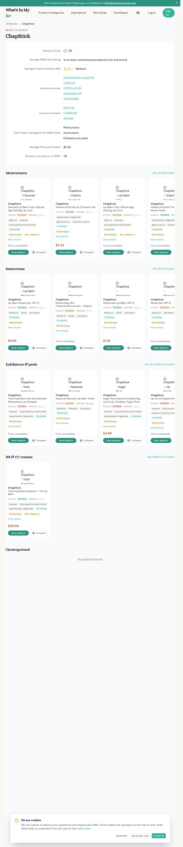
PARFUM (68, 108)
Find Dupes (121, 12)
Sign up (168, 12)
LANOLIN (69, 83)
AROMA (68, 118)
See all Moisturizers (164, 172)
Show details (14, 239)
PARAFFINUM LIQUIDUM (78, 78)
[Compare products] (138, 13)
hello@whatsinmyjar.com (120, 3)
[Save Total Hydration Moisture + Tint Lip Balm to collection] (45, 466)
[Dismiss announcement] (177, 3)
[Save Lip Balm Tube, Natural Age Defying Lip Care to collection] (140, 182)
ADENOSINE (71, 99)
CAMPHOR (70, 113)
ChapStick (28, 23)
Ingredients (78, 12)
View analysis (18, 252)
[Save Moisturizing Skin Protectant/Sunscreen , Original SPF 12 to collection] (93, 278)
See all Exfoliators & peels (160, 364)
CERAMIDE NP (72, 94)
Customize (121, 835)
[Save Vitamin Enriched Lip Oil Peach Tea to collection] (93, 182)
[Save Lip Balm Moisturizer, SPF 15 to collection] (45, 278)
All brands (11, 23)
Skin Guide (100, 12)
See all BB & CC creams (161, 456)
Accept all (159, 835)
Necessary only (140, 835)
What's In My (18, 12)
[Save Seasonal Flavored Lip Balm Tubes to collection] (93, 373)
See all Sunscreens (164, 268)
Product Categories (51, 12)
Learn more (83, 828)
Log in (151, 12)
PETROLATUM (72, 88)
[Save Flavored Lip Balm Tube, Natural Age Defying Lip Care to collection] (45, 182)
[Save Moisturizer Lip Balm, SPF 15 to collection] (140, 278)
